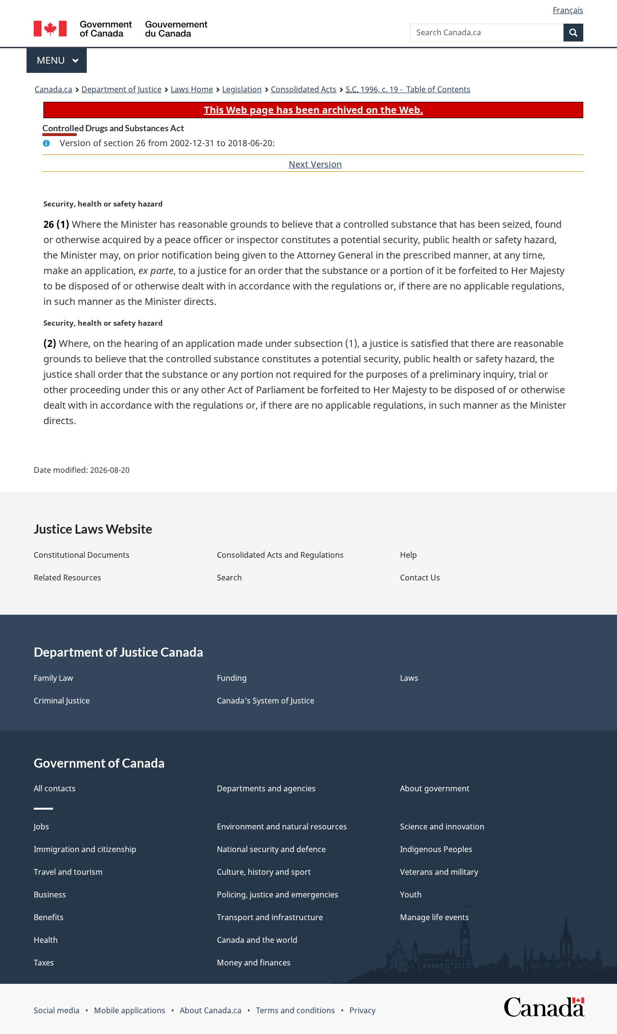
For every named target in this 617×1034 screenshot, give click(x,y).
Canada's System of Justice (265, 700)
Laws (409, 678)
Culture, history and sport (264, 872)
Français (568, 10)
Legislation (242, 89)
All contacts (55, 788)
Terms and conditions (295, 1010)
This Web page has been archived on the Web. (313, 109)
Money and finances (254, 962)
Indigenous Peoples (436, 849)
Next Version (315, 164)
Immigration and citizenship (85, 849)
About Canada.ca (210, 1010)
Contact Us (420, 577)
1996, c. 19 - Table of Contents (408, 89)
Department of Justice (121, 89)
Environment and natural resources (282, 826)
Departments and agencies (266, 788)
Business (50, 894)
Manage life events (434, 917)
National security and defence (271, 849)
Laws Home (192, 89)
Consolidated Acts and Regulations (280, 555)
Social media (57, 1010)
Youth (411, 894)
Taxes (44, 962)
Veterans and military (439, 872)
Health (46, 940)
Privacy (362, 1010)
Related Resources (67, 577)
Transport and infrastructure (270, 917)
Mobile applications (129, 1010)
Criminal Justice (62, 700)
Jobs (41, 826)
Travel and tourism (68, 872)
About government (434, 788)
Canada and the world (257, 940)
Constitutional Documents (82, 555)
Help (408, 555)
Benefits (49, 917)
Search (229, 577)
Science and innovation (442, 826)
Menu (52, 60)
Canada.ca (53, 89)
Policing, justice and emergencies (277, 894)
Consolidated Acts (303, 89)
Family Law (53, 678)
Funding (232, 678)
